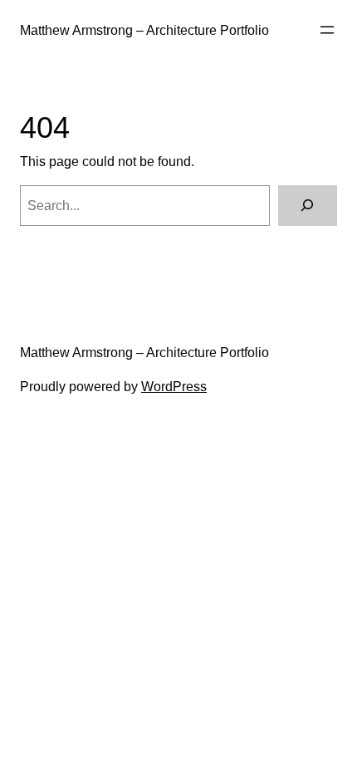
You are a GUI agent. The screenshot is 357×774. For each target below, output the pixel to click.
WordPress (174, 386)
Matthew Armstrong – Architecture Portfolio (144, 29)
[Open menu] (327, 30)
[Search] (307, 206)
